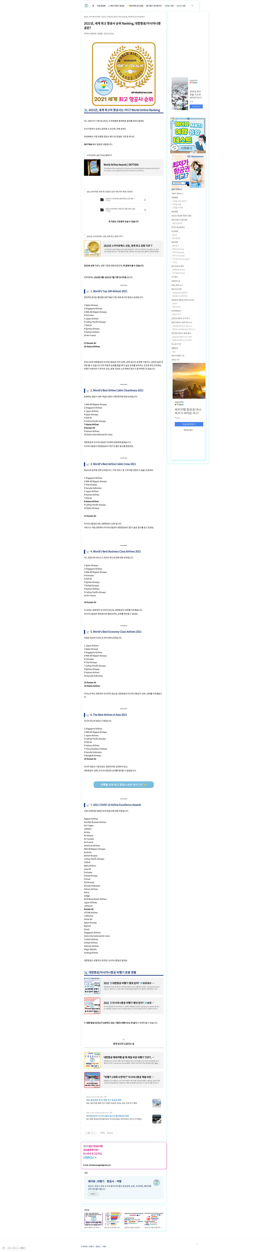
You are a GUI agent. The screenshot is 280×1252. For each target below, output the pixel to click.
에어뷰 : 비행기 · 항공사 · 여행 (104, 1181)
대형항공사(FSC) (178, 269)
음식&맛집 (176, 238)
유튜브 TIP (175, 359)
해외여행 (174, 242)
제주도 (174, 235)
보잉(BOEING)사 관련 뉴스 (182, 326)
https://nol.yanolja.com (94, 1097)
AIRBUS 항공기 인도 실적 (182, 340)
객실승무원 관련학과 (180, 292)
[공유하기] (92, 1133)
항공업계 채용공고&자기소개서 (182, 300)
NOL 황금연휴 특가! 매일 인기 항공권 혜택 (103, 1100)
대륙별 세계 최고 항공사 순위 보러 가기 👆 (124, 784)
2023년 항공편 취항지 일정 (181, 215)
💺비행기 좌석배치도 (154, 5)
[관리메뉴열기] (3, 1248)
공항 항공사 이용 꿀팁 (179, 219)
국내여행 (174, 231)
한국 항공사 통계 (177, 266)
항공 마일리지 (177, 223)
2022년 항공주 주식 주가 (180, 318)
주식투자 (174, 277)
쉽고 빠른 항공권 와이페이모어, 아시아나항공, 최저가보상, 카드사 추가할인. (114, 1119)
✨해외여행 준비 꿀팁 (135, 5)
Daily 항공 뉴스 (177, 285)
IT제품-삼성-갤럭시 (179, 201)
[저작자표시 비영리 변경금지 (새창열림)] (110, 1133)
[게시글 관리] (95, 1133)
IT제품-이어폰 (177, 207)
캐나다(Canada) (178, 255)
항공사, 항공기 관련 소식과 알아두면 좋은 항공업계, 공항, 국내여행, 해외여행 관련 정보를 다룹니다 (119, 1187)
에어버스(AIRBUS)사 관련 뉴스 (183, 329)
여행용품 (174, 197)
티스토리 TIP (176, 344)
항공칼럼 (174, 211)
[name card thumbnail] (156, 1183)
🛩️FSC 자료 (169, 5)
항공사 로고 (176, 314)
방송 (174, 351)
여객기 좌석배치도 (178, 227)
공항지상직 (176, 306)
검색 (192, 5)
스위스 (174, 262)
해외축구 (175, 245)
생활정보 (174, 348)
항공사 (174, 303)
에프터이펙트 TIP (177, 355)
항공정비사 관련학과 (180, 296)
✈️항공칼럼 (101, 5)
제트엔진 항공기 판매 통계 (181, 333)
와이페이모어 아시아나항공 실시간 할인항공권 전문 (107, 1116)
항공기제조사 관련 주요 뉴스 (181, 322)
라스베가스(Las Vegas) (181, 259)
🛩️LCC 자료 (181, 5)
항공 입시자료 (176, 289)
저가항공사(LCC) (178, 273)
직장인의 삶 (175, 281)
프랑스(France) (178, 249)
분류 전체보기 (176, 189)
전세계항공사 (176, 310)
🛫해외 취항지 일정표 (116, 5)
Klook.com (188, 429)
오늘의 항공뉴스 (177, 193)
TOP (197, 1244)
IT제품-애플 (176, 204)
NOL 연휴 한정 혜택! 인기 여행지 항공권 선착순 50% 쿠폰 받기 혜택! (111, 1103)
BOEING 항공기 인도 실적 (182, 336)
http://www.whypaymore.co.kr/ (97, 1113)
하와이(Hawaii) (178, 252)
